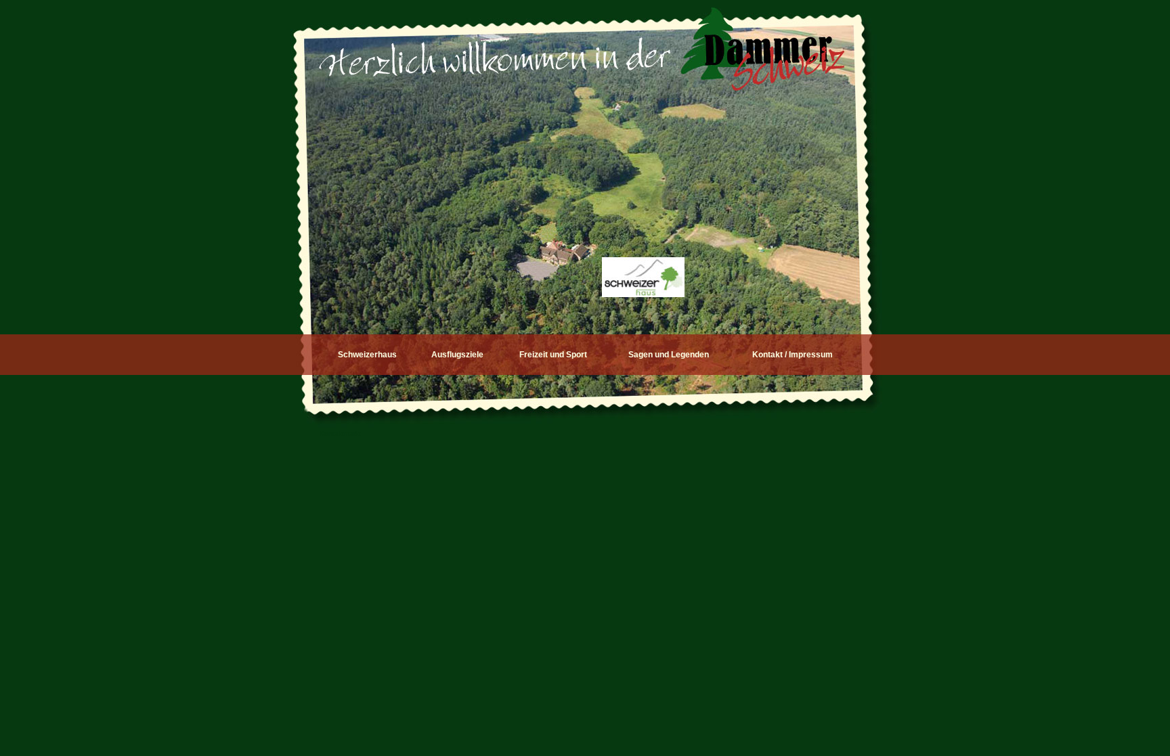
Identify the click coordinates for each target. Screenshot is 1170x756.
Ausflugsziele (457, 354)
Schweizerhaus (367, 354)
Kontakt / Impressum (792, 354)
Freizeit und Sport (553, 354)
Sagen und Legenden (668, 354)
